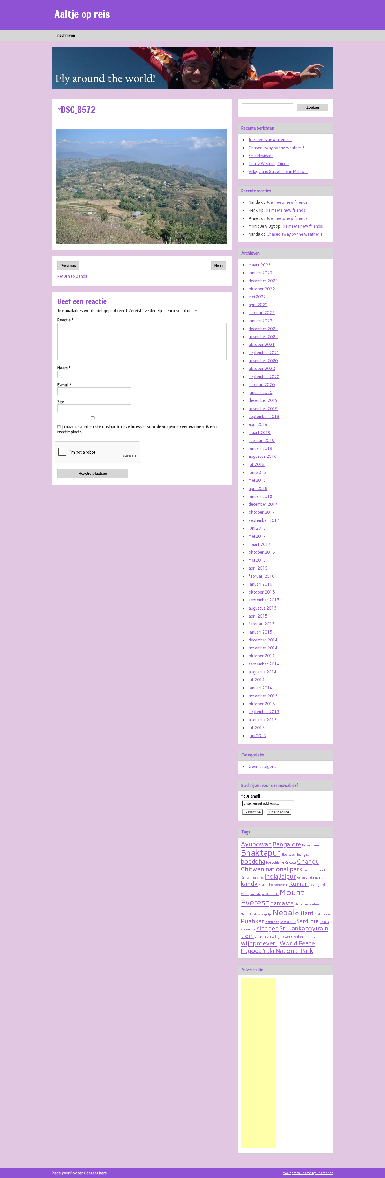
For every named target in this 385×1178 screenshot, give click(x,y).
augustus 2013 (262, 719)
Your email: (251, 796)
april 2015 (258, 616)
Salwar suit (288, 922)
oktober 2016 (262, 552)
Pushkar (252, 921)
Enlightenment (314, 870)
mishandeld (270, 894)
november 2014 (263, 648)
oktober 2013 (262, 703)
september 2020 (264, 376)
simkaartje (248, 929)
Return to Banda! (72, 276)
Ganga (245, 877)
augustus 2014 (262, 672)
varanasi (260, 937)
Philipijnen (322, 914)
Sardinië (308, 921)
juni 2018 (257, 472)
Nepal (283, 912)
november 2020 (263, 360)
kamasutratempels (310, 877)
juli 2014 (257, 679)
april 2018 (258, 488)
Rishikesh (272, 922)
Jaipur (287, 876)
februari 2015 (262, 624)
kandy (249, 883)
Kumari (299, 883)
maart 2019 (260, 432)
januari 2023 (260, 272)
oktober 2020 (262, 368)
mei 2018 (257, 480)
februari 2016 (262, 576)
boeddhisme (275, 862)
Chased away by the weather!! (276, 147)
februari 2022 (262, 312)
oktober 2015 (262, 592)
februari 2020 (262, 384)
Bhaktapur (260, 853)
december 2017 (263, 504)
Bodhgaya (303, 855)
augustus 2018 (262, 456)
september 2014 (264, 664)
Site (60, 401)
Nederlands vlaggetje (256, 914)
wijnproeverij (260, 943)
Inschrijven (66, 35)
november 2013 (263, 696)
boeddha (253, 861)
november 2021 (263, 336)
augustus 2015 (262, 608)
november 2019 (263, 408)
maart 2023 (260, 265)
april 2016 (258, 568)
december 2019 (263, 400)
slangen (267, 928)
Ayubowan (256, 844)
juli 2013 (257, 727)
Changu (308, 861)
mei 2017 (257, 536)
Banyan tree (310, 845)
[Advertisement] (258, 1063)
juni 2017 (257, 528)
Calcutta (290, 862)
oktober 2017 (262, 512)
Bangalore (287, 844)
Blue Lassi (288, 855)
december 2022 (263, 280)
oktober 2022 (262, 289)
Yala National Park (287, 950)
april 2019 (258, 424)
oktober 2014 (262, 655)
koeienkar (281, 885)
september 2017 (264, 520)
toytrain (317, 928)
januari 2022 (260, 320)
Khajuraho (265, 885)
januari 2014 (260, 688)
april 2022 (258, 304)
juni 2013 (257, 735)
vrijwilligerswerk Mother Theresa (291, 937)
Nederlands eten (307, 904)
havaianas (257, 877)
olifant (304, 913)
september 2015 (264, 600)
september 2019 (264, 416)
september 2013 (264, 711)
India (271, 876)
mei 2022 (257, 296)
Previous (68, 266)
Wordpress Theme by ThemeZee (308, 1173)
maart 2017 (260, 544)
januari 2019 (260, 448)
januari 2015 (260, 632)
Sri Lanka (292, 928)
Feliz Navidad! (261, 155)
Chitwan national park (271, 869)
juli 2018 (257, 464)
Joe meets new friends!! (270, 139)
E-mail (64, 384)
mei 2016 (257, 560)
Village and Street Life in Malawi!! (278, 171)
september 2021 (264, 352)
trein (247, 935)
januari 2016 (260, 584)
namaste (282, 903)
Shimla (324, 922)
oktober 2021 (262, 344)
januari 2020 (260, 392)
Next (218, 266)
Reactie (65, 320)
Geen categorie (263, 766)
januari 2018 (260, 496)
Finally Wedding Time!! (269, 163)
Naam (63, 368)
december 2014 (263, 640)
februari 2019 (262, 440)
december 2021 (263, 328)
